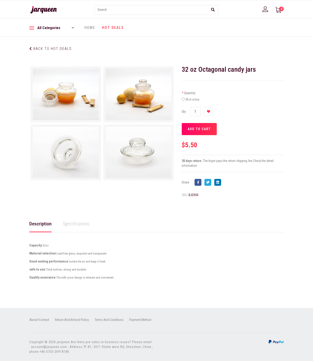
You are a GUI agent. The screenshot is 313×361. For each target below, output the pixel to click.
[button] (265, 9)
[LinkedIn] (218, 182)
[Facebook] (199, 182)
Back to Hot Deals (52, 48)
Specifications (76, 224)
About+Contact (39, 320)
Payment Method (140, 320)
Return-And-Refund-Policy (72, 320)
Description (40, 224)
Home (89, 27)
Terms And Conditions (109, 320)
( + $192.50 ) (200, 99)
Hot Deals (113, 27)
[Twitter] (209, 182)
